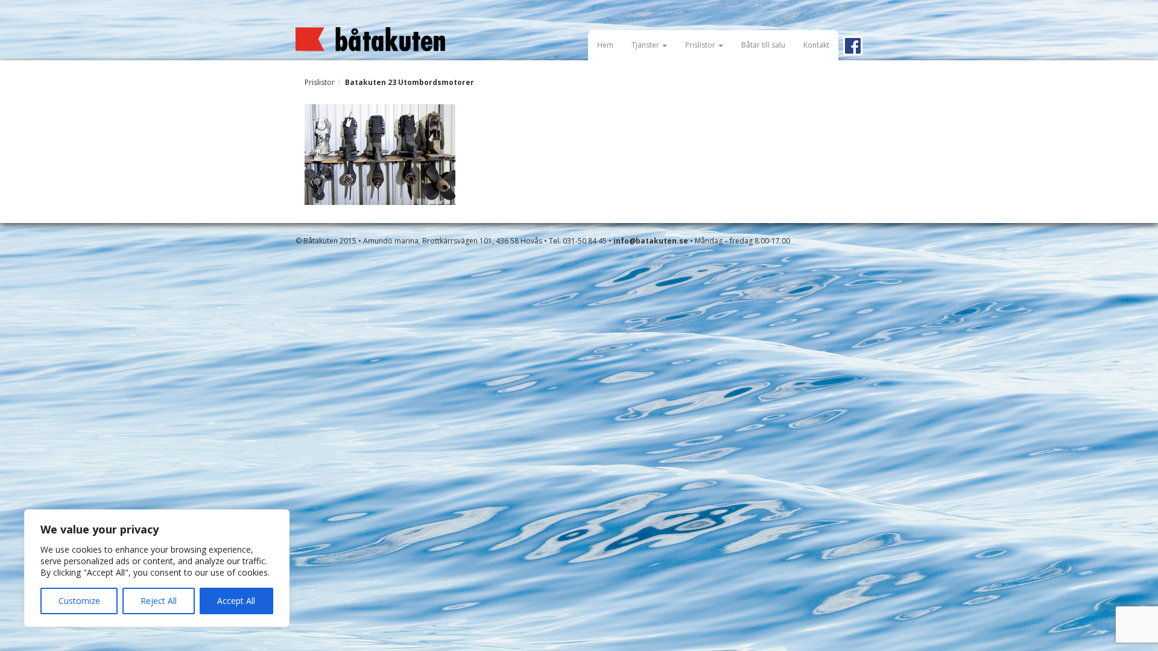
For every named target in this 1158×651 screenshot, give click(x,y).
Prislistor (701, 45)
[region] (157, 568)
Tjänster (646, 45)
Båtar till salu (763, 45)
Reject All (159, 600)
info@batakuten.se (650, 241)
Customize (79, 600)
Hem (605, 45)
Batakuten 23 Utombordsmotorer (409, 82)
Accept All (236, 600)
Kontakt (816, 45)
